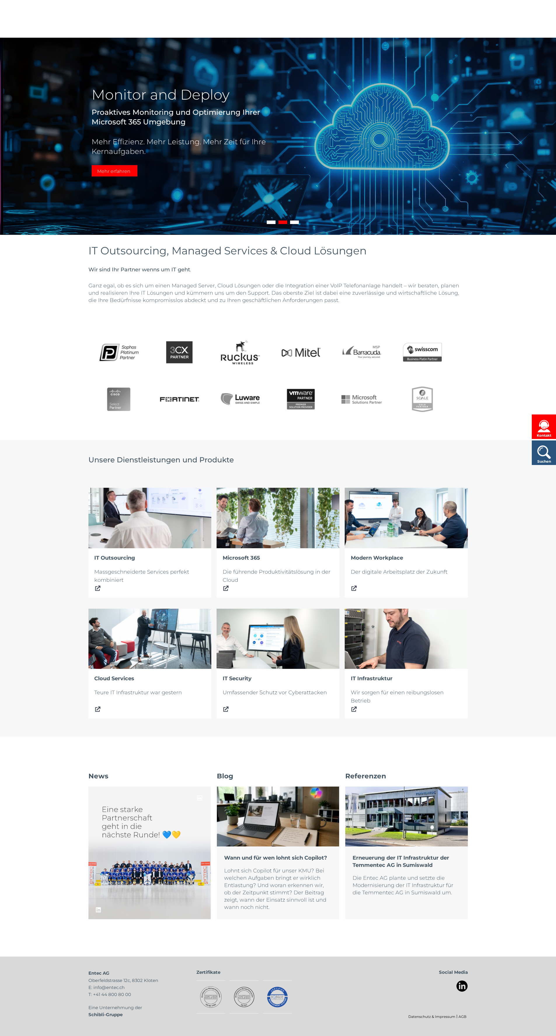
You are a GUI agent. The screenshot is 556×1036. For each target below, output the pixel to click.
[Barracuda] (362, 352)
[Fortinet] (179, 399)
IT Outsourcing (107, 491)
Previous (13, 136)
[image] (149, 853)
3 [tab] (294, 222)
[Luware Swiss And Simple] (240, 399)
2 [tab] (282, 222)
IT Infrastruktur (364, 612)
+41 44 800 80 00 (112, 994)
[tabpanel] (278, 136)
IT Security (230, 612)
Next (542, 136)
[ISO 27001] (210, 997)
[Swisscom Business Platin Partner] (422, 352)
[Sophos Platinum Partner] (119, 352)
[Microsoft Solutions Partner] (362, 399)
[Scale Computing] (422, 399)
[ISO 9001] (244, 997)
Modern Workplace (370, 491)
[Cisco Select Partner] (119, 399)
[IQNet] (277, 997)
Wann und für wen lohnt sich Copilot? (275, 857)
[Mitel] (301, 352)
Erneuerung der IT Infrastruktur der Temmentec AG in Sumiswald (401, 861)
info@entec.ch (109, 987)
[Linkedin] (462, 986)
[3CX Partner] (179, 352)
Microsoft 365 (234, 491)
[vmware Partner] (301, 399)
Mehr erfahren (110, 171)
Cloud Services (107, 612)
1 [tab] (271, 222)
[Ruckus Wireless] (240, 352)
